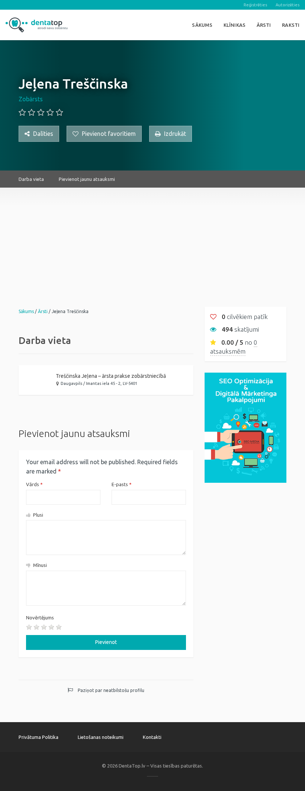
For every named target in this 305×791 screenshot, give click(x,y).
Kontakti (152, 737)
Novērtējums (40, 617)
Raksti (290, 25)
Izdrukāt (174, 133)
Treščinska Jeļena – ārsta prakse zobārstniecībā (111, 376)
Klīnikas (234, 25)
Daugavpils (71, 383)
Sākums (202, 25)
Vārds (34, 484)
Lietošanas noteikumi (100, 737)
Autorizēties (287, 5)
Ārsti (264, 25)
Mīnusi (39, 565)
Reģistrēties (255, 5)
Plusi (37, 514)
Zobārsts (31, 99)
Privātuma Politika (38, 737)
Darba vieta (31, 179)
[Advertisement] (152, 240)
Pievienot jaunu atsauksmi (87, 179)
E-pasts (122, 484)
